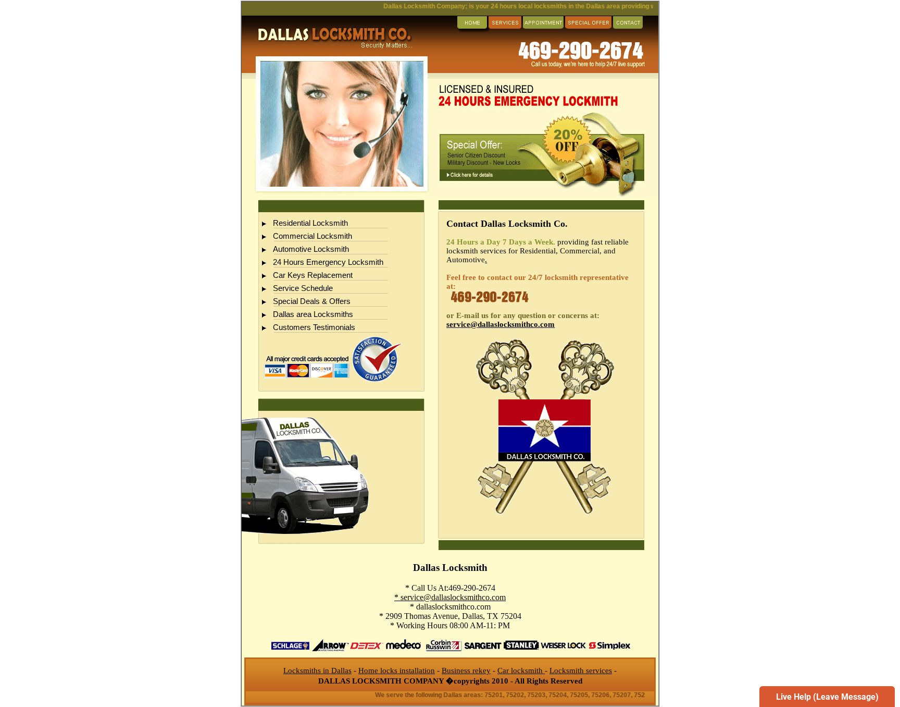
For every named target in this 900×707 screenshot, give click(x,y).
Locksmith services (580, 670)
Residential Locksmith (310, 223)
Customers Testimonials (314, 327)
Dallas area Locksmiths (313, 314)
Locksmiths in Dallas (317, 670)
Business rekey (466, 670)
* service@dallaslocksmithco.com (450, 597)
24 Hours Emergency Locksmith (328, 262)
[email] (500, 324)
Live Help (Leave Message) (827, 697)
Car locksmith (521, 670)
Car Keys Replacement (313, 275)
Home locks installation (396, 670)
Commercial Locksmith (312, 236)
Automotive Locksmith (311, 249)
